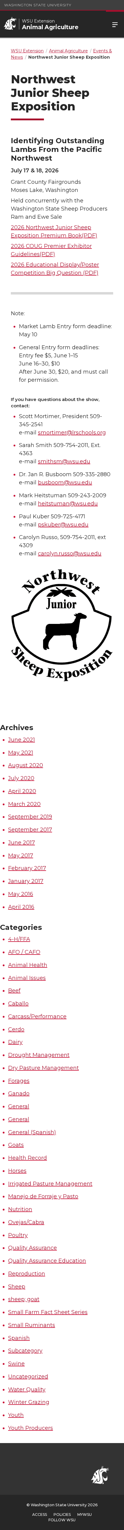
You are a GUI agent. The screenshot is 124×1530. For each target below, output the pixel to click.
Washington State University (37, 5)
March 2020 (24, 804)
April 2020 (22, 791)
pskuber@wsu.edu (63, 524)
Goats (16, 1145)
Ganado (18, 1093)
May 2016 (20, 894)
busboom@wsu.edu (65, 482)
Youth (16, 1415)
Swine (16, 1363)
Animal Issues (27, 978)
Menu (115, 24)
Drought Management (39, 1055)
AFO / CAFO (24, 952)
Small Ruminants (31, 1325)
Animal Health (27, 965)
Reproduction (26, 1273)
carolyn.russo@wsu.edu (69, 553)
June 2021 (21, 739)
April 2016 (21, 907)
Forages (18, 1081)
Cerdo (16, 1029)
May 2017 (20, 855)
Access (39, 1514)
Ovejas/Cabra (26, 1222)
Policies (62, 1514)
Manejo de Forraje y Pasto (43, 1196)
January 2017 (25, 881)
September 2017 (30, 829)
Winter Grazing (28, 1402)
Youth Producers (30, 1428)
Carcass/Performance (37, 1016)
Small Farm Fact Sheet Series (48, 1312)
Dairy (15, 1042)
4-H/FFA (19, 939)
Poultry (18, 1235)
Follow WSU (62, 1520)
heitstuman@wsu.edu (68, 503)
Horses (17, 1171)
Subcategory (25, 1350)
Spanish (19, 1338)
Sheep (16, 1286)
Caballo (18, 1003)
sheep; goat (23, 1299)
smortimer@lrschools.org (72, 432)
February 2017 (27, 868)
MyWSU (84, 1514)
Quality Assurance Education (47, 1260)
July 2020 (21, 778)
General (18, 1106)
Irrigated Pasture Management (50, 1183)
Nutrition (20, 1209)
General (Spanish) (32, 1132)
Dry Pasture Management (43, 1068)
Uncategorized (28, 1376)
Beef (14, 990)
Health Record (27, 1158)
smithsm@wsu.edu (64, 461)
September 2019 (30, 816)
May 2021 (20, 752)
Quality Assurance (32, 1248)
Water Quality (26, 1389)
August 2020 (25, 765)
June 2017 (21, 842)
